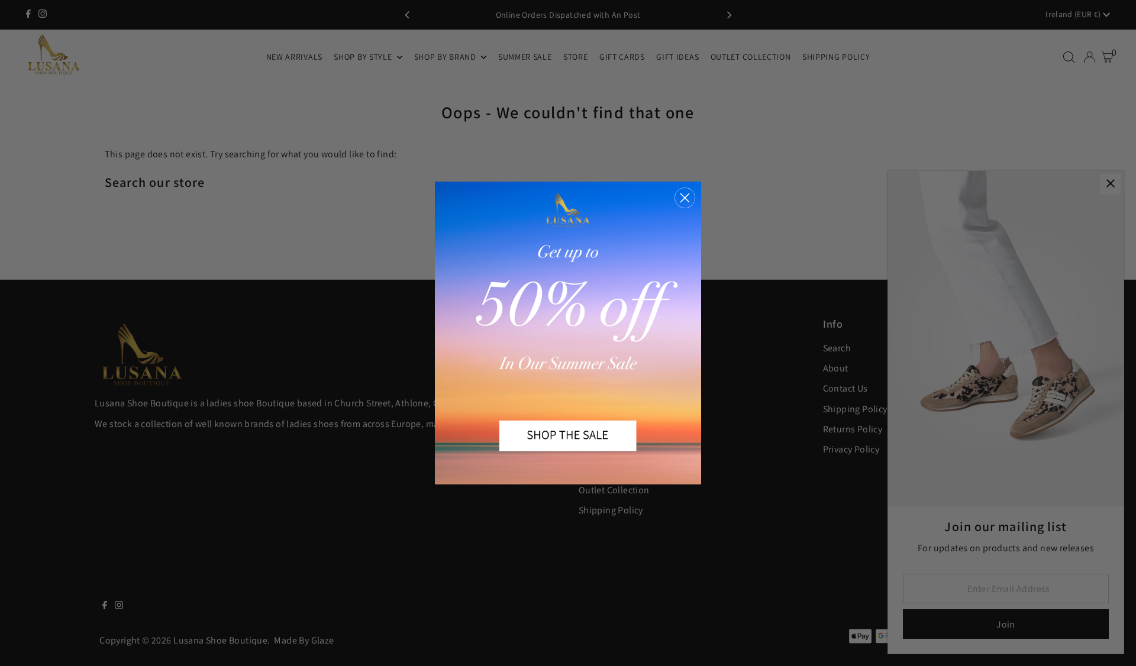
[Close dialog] (684, 197)
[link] (568, 333)
